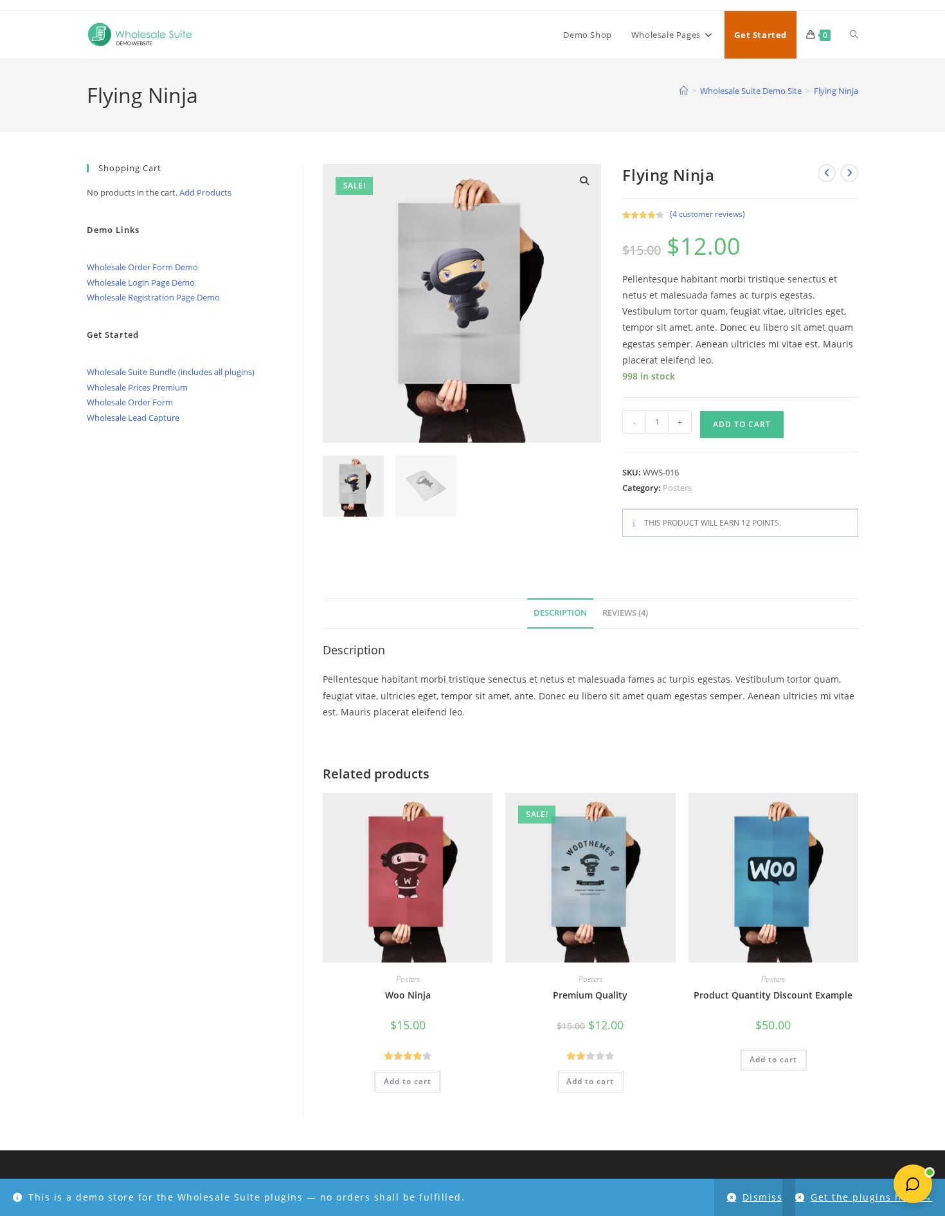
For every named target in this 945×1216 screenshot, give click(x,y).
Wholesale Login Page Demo (141, 282)
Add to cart (742, 424)
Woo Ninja (408, 995)
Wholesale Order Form (130, 402)
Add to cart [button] (407, 1081)
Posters (677, 487)
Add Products (205, 192)
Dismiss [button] (762, 1197)
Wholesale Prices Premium (137, 387)
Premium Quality (590, 995)
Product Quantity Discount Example (773, 995)
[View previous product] (827, 173)
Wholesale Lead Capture (133, 417)
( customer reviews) (707, 213)
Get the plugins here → (871, 1197)
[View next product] (849, 173)
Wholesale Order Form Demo (142, 267)
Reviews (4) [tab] (625, 612)
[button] (584, 180)
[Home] (684, 91)
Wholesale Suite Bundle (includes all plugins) (171, 372)
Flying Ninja (836, 91)
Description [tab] (560, 612)
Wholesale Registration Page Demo (153, 297)
